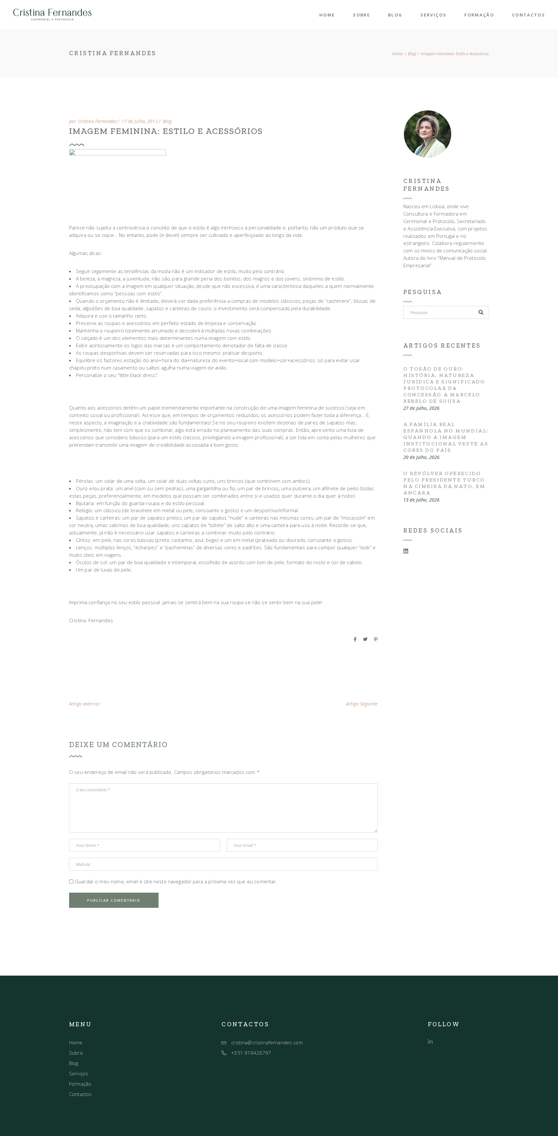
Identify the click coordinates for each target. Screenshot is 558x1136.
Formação (80, 1083)
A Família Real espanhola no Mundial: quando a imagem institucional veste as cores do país (446, 437)
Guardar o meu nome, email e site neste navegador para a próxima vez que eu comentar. (176, 881)
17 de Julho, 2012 (139, 121)
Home (76, 1042)
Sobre (76, 1053)
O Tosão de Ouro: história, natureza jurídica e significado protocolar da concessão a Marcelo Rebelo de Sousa (444, 385)
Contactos (80, 1094)
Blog (412, 54)
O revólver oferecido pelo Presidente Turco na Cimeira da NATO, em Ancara (444, 483)
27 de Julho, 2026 (421, 408)
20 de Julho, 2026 (421, 457)
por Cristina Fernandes (93, 121)
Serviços (78, 1073)
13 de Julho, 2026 (421, 500)
